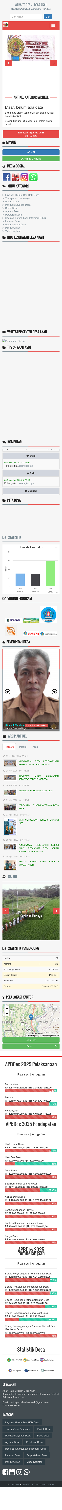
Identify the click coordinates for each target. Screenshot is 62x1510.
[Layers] (55, 1008)
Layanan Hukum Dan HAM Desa (22, 194)
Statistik (13, 537)
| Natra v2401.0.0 (46, 1484)
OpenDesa (14, 1484)
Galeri (11, 876)
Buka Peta (31, 1040)
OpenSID (55, 1035)
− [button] (7, 1013)
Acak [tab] (35, 746)
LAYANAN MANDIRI (31, 158)
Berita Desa (11, 208)
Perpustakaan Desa (15, 224)
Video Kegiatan (13, 231)
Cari (48, 16)
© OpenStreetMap (42, 1035)
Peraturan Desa (13, 214)
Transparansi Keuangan (17, 198)
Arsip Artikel (16, 736)
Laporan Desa (12, 221)
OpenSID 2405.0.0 (30, 1484)
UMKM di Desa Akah (31, 915)
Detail (29, 1046)
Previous (8, 63)
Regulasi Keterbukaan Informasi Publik (25, 217)
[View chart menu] (56, 548)
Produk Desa (12, 201)
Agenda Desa (12, 211)
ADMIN (31, 152)
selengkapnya (26, 456)
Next (53, 63)
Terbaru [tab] (10, 746)
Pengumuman (12, 227)
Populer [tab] (23, 746)
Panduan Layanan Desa (18, 204)
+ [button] (7, 1009)
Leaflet (31, 1035)
